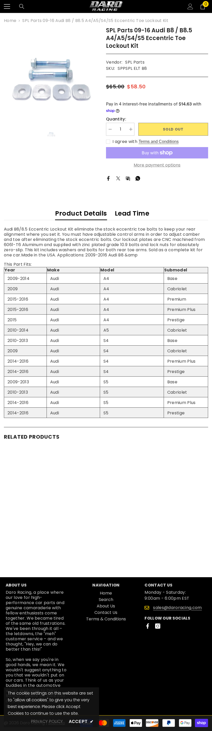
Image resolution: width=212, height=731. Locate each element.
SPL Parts (135, 62)
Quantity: (116, 119)
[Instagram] (158, 626)
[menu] (7, 6)
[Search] (22, 6)
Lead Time (132, 213)
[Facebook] (108, 178)
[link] (36, 550)
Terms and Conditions (159, 141)
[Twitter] (118, 178)
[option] (51, 74)
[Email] (128, 178)
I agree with (124, 141)
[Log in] (190, 6)
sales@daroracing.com (177, 608)
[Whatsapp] (137, 178)
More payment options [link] (157, 165)
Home (10, 20)
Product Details (81, 213)
